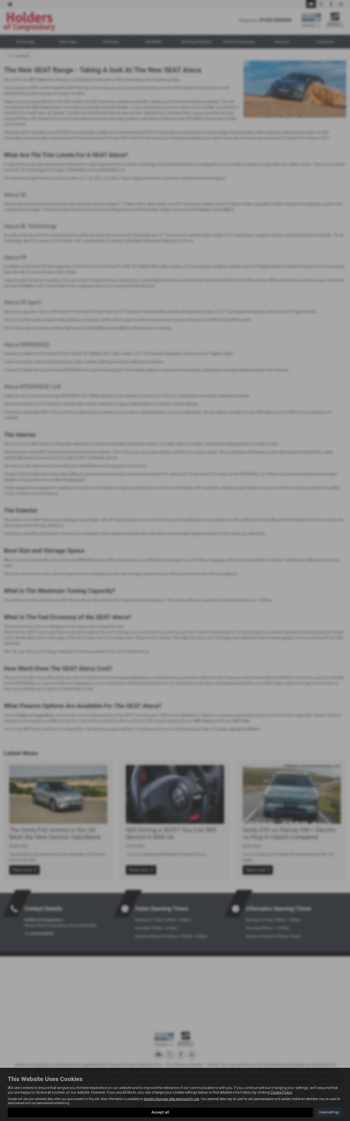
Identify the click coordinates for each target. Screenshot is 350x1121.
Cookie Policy (281, 1092)
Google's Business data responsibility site (171, 1099)
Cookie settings (329, 1112)
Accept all (160, 1112)
